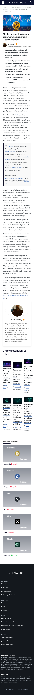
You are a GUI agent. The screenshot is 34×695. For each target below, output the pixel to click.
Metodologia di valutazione (9, 595)
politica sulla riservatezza (8, 641)
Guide (3, 606)
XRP (5, 510)
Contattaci (4, 587)
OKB (5, 532)
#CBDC (11, 146)
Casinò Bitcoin (5, 629)
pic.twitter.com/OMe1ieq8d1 (14, 178)
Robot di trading (6, 618)
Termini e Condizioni (7, 637)
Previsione (4, 610)
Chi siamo (4, 584)
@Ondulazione (10, 152)
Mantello (7, 555)
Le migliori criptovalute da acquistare (12, 625)
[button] (31, 2)
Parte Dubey (16, 319)
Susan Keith (18, 387)
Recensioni (4, 603)
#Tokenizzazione (16, 168)
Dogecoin (7, 464)
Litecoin (7, 487)
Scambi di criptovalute (7, 622)
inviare (17, 115)
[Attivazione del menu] (3, 2)
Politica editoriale (6, 591)
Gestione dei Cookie (7, 644)
